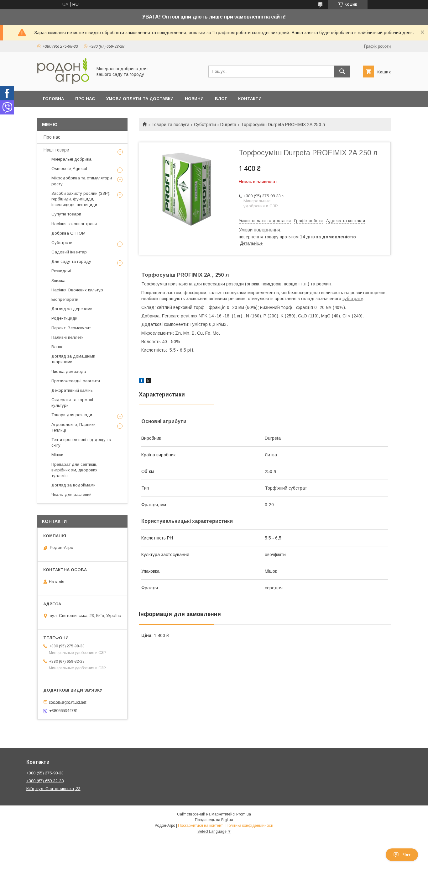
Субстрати (205, 124)
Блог (221, 98)
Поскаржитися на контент (200, 825)
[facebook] (141, 381)
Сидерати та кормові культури (72, 402)
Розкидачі (61, 270)
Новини (194, 98)
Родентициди (64, 318)
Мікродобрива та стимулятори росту (81, 181)
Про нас (85, 98)
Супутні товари (66, 214)
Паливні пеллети (67, 337)
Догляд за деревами (71, 308)
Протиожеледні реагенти (75, 381)
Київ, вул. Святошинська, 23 (53, 788)
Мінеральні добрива (71, 159)
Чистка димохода (68, 371)
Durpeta (228, 124)
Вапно (57, 346)
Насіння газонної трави (74, 223)
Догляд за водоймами (73, 485)
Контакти (250, 98)
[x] (148, 381)
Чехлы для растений (71, 494)
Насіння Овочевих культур (77, 290)
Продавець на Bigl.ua (214, 820)
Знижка (58, 280)
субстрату (352, 298)
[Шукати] (342, 71)
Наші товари (56, 149)
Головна (53, 98)
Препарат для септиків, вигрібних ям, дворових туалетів (74, 470)
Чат (406, 854)
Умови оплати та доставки (140, 98)
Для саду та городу (71, 261)
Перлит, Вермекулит (71, 328)
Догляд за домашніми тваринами (73, 359)
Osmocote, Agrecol (69, 168)
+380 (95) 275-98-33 (45, 773)
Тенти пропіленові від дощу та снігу (81, 442)
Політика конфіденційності (249, 825)
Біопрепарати (64, 299)
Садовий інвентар (69, 252)
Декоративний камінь (72, 390)
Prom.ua (243, 814)
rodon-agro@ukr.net (67, 701)
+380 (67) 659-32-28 (45, 780)
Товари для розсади (71, 414)
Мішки (57, 454)
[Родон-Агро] (63, 82)
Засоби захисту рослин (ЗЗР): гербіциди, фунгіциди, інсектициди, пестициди (80, 199)
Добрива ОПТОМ (68, 233)
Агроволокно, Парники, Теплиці (74, 427)
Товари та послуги (170, 124)
